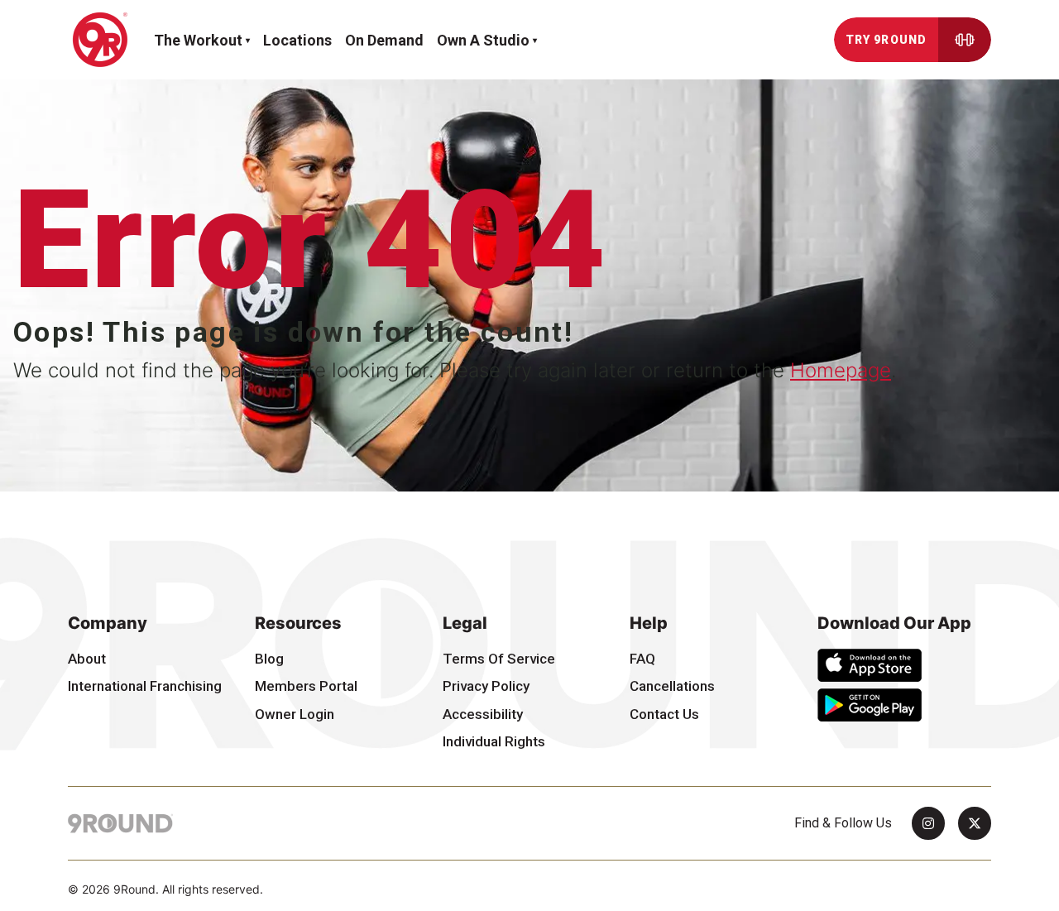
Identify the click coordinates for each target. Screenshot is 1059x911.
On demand (384, 40)
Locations (297, 40)
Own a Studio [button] (483, 40)
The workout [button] (198, 40)
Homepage (840, 370)
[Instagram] (928, 823)
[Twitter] (974, 823)
